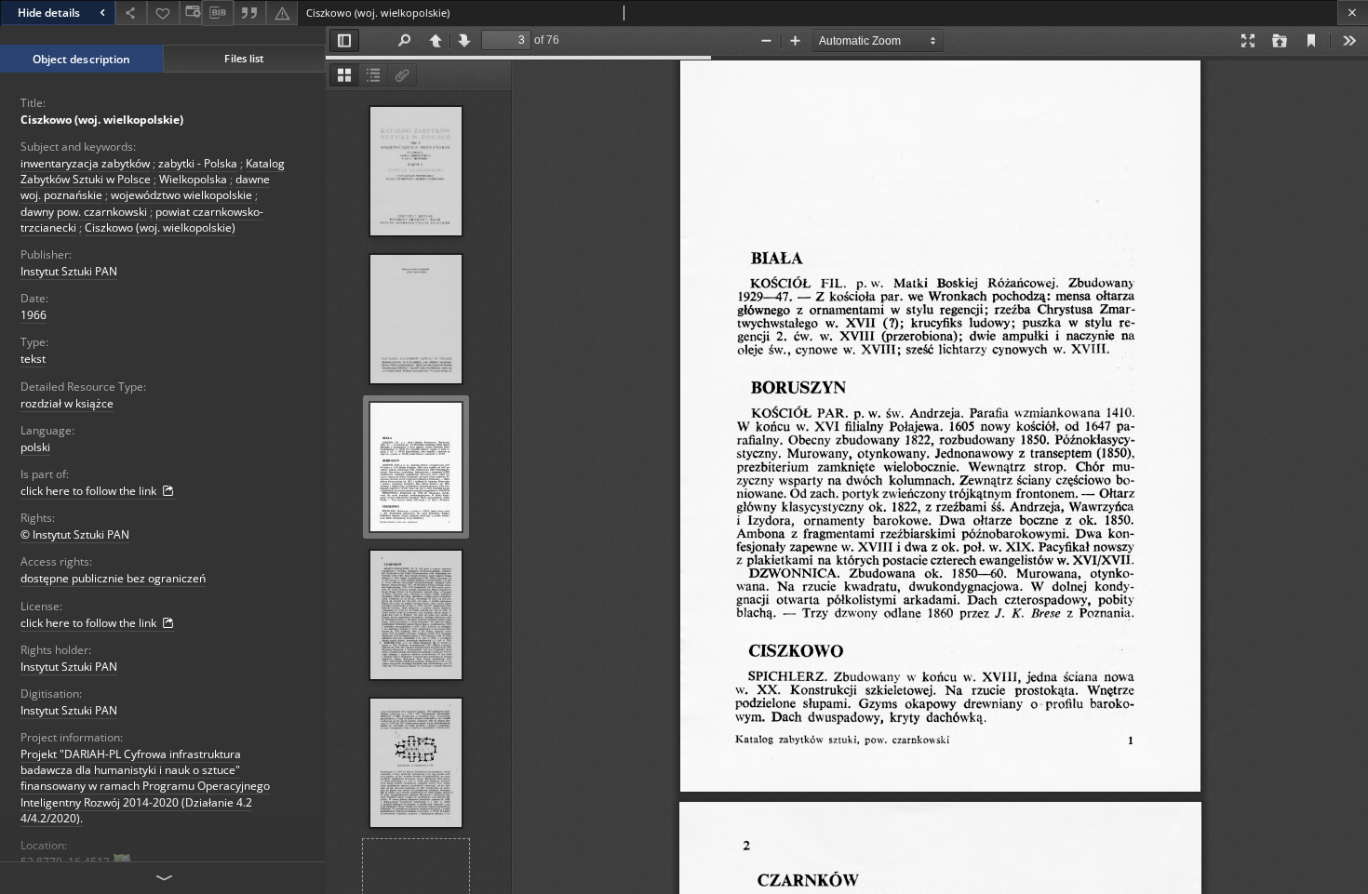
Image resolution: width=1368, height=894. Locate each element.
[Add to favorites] (163, 12)
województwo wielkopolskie (181, 195)
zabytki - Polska (197, 163)
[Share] (131, 12)
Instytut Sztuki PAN (68, 271)
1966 (33, 315)
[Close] (1352, 12)
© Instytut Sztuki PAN (74, 534)
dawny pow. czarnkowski (83, 212)
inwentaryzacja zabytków (85, 163)
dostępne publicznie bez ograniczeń (113, 578)
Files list (243, 58)
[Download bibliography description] (218, 13)
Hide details (49, 12)
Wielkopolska (193, 179)
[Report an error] (282, 12)
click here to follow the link (89, 491)
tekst (33, 359)
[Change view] (191, 12)
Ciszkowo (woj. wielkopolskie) (101, 119)
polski (35, 447)
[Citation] (249, 12)
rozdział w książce (67, 403)
